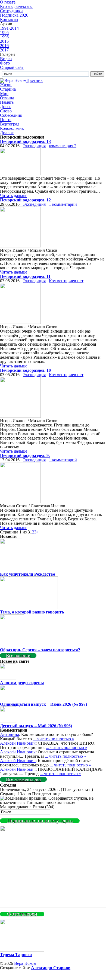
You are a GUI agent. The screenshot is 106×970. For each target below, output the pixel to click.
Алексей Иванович (18, 743)
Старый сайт (12, 67)
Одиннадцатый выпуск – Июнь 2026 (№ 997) (43, 704)
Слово (6, 111)
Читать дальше (13, 195)
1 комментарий (63, 204)
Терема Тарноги (16, 954)
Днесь (5, 106)
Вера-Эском (25, 963)
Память (7, 102)
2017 (4, 50)
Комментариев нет (66, 280)
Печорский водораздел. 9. (25, 455)
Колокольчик (12, 128)
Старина (8, 89)
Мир (4, 93)
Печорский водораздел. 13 (25, 141)
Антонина (9, 734)
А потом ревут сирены (22, 682)
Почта (5, 119)
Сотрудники (11, 10)
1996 (4, 37)
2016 (4, 45)
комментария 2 (62, 145)
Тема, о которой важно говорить (32, 612)
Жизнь (6, 84)
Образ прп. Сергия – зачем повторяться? (40, 649)
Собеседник (11, 115)
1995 (4, 32)
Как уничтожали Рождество (27, 574)
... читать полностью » (53, 738)
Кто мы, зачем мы (16, 6)
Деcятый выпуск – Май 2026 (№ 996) (36, 725)
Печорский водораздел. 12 (25, 200)
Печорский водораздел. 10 (25, 370)
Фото (5, 63)
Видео (6, 58)
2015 (4, 41)
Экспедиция (34, 145)
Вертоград (9, 124)
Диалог (7, 132)
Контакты (9, 19)
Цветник (34, 80)
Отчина (7, 98)
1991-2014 (9, 28)
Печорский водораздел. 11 (25, 276)
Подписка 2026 (14, 15)
